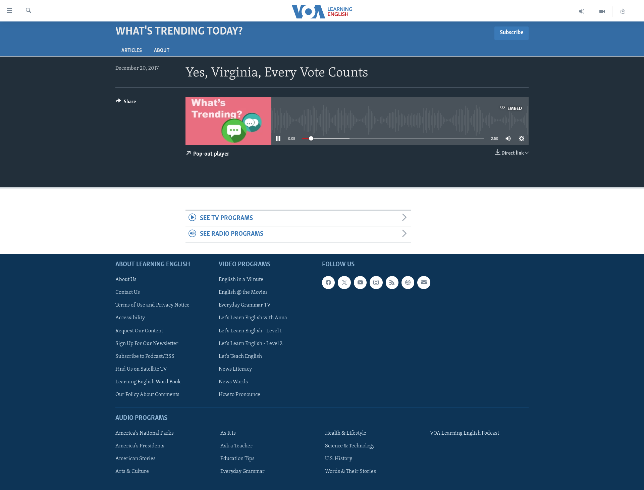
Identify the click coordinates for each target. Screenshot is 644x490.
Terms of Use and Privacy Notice (152, 305)
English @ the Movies (243, 292)
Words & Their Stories (350, 471)
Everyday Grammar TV (245, 305)
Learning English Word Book (148, 382)
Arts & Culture (132, 471)
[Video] (602, 11)
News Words (233, 382)
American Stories (135, 458)
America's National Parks (144, 433)
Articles (131, 50)
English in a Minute (241, 279)
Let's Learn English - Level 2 (250, 343)
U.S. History (338, 458)
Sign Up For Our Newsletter (146, 343)
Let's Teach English (240, 356)
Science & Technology (350, 446)
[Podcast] (407, 282)
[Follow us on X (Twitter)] (344, 282)
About (161, 50)
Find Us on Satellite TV (141, 369)
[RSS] (392, 282)
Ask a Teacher (236, 446)
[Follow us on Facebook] (328, 282)
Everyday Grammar (242, 471)
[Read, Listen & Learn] (622, 11)
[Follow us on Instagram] (376, 282)
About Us (126, 279)
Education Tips (237, 458)
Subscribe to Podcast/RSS (144, 356)
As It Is (228, 433)
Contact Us (127, 292)
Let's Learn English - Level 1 (250, 330)
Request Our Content (139, 330)
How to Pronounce (239, 394)
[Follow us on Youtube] (360, 282)
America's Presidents (139, 446)
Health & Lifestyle (345, 433)
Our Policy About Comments (147, 394)
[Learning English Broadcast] (582, 11)
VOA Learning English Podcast (464, 433)
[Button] (126, 103)
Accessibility (130, 318)
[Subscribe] (423, 282)
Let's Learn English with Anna (253, 318)
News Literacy (235, 369)
